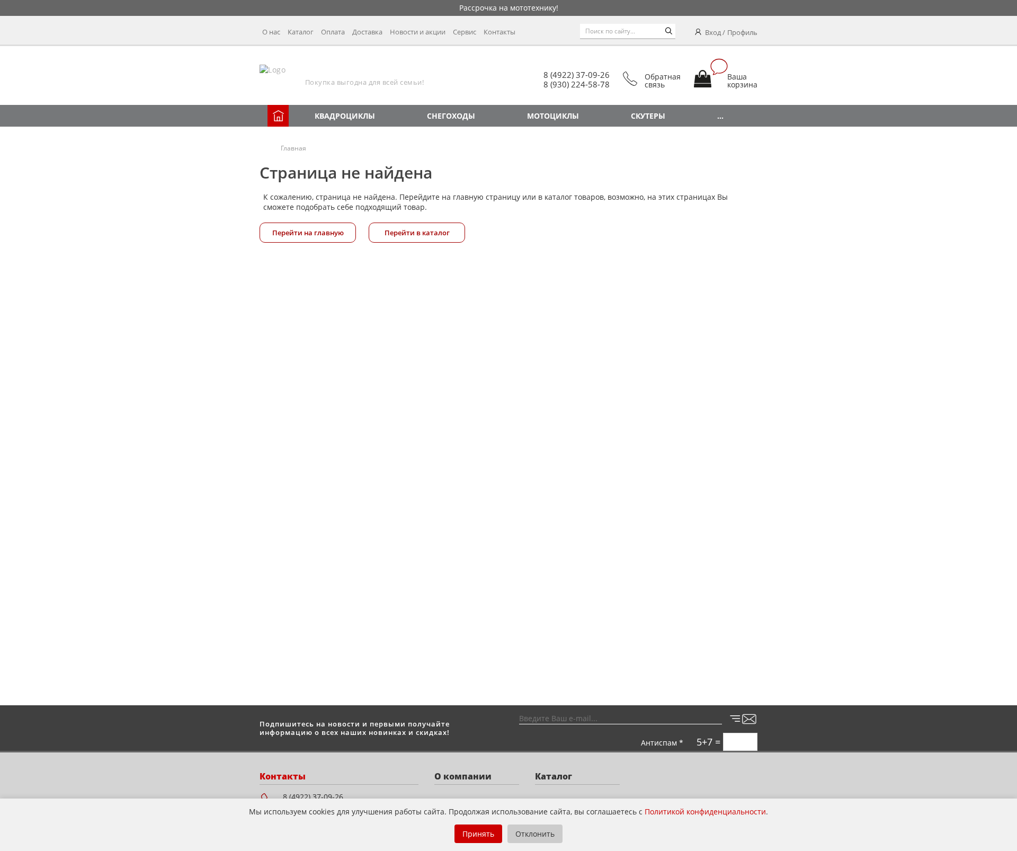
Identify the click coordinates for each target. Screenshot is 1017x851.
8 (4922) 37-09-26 (576, 74)
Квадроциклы (345, 116)
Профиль (742, 32)
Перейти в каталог (417, 232)
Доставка (367, 32)
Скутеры (648, 116)
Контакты (499, 32)
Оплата (333, 32)
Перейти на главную (308, 232)
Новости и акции (417, 32)
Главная (293, 148)
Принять (478, 834)
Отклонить (535, 834)
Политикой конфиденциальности (705, 811)
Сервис (464, 32)
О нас (271, 32)
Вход (712, 32)
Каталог (301, 32)
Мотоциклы (553, 116)
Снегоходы (451, 116)
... (720, 116)
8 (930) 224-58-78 (576, 84)
